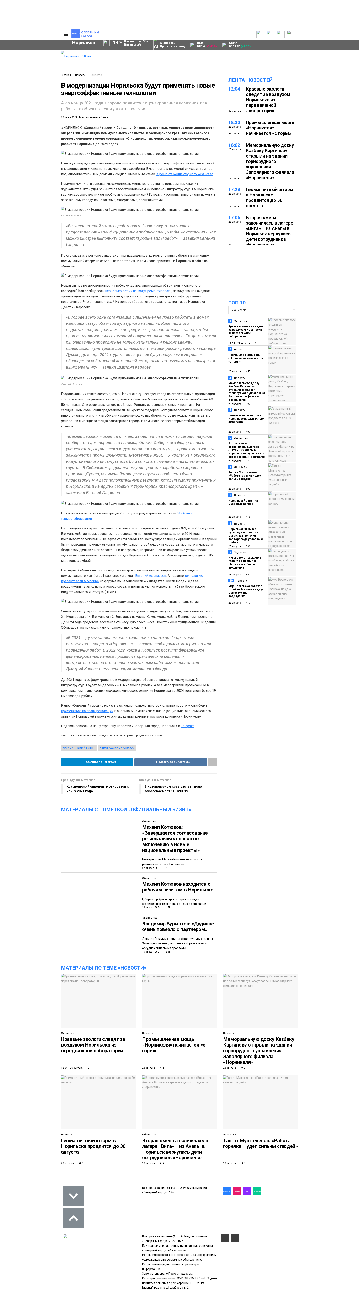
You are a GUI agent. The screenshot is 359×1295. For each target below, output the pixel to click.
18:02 (234, 145)
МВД (15, 126)
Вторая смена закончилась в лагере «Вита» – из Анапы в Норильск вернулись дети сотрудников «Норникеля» (269, 231)
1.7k (167, 907)
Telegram (187, 726)
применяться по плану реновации (87, 711)
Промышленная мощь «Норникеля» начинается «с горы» (270, 128)
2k (166, 868)
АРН (24, 119)
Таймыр (40, 112)
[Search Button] (51, 153)
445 (247, 371)
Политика (37, 67)
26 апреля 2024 (151, 907)
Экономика (149, 917)
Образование (41, 126)
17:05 (234, 217)
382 (247, 546)
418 (247, 516)
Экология (234, 111)
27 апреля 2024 (151, 868)
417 (247, 602)
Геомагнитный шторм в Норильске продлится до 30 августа (269, 197)
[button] (44, 85)
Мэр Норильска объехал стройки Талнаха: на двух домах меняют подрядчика (245, 591)
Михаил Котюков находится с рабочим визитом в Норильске (177, 887)
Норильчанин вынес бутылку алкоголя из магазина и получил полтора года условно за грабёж (246, 535)
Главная (66, 75)
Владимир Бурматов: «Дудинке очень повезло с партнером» (178, 926)
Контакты (37, 62)
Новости (80, 75)
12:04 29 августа (239, 343)
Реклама (37, 58)
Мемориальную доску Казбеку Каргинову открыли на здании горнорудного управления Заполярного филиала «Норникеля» (270, 161)
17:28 (234, 189)
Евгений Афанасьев (150, 576)
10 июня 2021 (69, 117)
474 (247, 460)
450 (247, 574)
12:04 (234, 89)
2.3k (167, 951)
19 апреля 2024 (151, 951)
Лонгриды (241, 467)
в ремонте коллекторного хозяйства (184, 174)
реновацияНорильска (117, 747)
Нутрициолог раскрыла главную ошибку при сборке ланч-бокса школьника (244, 562)
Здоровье (240, 552)
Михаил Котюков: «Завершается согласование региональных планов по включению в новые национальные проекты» (175, 838)
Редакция (38, 53)
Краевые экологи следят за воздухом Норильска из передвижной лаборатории (268, 99)
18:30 (234, 122)
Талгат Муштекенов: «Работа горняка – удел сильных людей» (245, 476)
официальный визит (79, 747)
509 (247, 488)
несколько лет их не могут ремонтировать (138, 291)
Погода (36, 81)
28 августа (234, 371)
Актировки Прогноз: (172, 44)
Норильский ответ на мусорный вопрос (243, 502)
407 (247, 431)
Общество (96, 75)
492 (247, 403)
